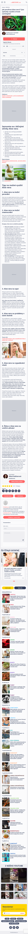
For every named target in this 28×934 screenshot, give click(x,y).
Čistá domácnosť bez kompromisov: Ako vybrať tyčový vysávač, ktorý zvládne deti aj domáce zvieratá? (18, 847)
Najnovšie (20, 588)
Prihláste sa (6, 507)
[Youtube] (14, 927)
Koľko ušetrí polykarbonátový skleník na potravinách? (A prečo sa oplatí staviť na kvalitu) (18, 744)
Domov (3, 7)
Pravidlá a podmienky (7, 921)
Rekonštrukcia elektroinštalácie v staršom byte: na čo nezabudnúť (17, 778)
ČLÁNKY (12, 685)
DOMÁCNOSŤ (13, 753)
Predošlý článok (7, 496)
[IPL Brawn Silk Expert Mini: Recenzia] (21, 895)
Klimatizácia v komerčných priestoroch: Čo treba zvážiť (17, 788)
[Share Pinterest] (12, 491)
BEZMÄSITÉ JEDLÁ (14, 831)
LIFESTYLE (8, 7)
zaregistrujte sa (7, 512)
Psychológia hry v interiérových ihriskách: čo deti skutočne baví (17, 733)
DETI (11, 730)
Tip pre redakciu (14, 923)
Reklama (20, 918)
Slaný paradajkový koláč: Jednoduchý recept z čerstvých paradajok (18, 675)
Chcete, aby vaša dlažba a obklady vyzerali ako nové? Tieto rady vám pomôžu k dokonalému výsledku (17, 756)
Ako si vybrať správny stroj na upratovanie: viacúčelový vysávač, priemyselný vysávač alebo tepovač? (18, 766)
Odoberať (22, 913)
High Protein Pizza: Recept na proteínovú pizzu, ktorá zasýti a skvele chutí (18, 665)
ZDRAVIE (12, 640)
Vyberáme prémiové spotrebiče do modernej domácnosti (16, 824)
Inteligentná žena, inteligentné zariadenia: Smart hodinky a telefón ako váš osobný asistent (17, 698)
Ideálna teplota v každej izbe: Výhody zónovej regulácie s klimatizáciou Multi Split (17, 811)
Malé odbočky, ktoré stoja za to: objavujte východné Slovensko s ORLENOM (17, 711)
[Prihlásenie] (2, 2)
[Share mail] (19, 491)
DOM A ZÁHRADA (14, 740)
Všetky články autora (16, 481)
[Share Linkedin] (16, 491)
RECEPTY (12, 662)
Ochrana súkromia (21, 921)
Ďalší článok (20, 496)
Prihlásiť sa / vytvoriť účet (14, 517)
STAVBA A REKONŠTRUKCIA (17, 775)
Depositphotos (7, 180)
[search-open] (5, 2)
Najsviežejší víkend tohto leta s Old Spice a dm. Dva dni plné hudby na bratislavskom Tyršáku (18, 598)
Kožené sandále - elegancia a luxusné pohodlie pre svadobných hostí (17, 630)
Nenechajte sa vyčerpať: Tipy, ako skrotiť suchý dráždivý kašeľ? (17, 688)
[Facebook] (17, 927)
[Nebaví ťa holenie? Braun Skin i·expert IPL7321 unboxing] (7, 895)
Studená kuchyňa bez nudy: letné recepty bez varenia (17, 833)
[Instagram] (10, 927)
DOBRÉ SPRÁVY (14, 707)
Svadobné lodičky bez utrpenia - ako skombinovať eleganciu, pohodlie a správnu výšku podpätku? (18, 620)
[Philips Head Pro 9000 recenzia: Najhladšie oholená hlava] (21, 887)
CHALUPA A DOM (14, 798)
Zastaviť (14, 49)
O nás (7, 918)
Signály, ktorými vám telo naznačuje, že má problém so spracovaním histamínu (17, 653)
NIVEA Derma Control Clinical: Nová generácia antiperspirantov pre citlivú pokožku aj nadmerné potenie (18, 721)
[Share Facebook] (3, 491)
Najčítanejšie (8, 588)
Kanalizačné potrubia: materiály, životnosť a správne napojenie (16, 801)
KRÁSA (12, 604)
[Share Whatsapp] (6, 491)
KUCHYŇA (12, 821)
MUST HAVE (13, 627)
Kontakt (13, 918)
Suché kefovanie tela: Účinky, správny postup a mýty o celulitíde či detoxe (17, 608)
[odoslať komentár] (23, 540)
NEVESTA (12, 617)
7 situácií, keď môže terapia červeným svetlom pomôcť (17, 642)
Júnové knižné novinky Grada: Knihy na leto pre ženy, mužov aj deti (18, 856)
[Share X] (9, 491)
